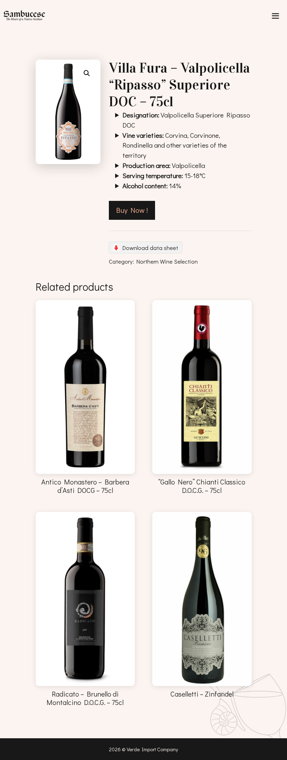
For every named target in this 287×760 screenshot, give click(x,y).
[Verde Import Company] (26, 16)
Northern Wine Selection (167, 261)
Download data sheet (150, 247)
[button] (86, 73)
